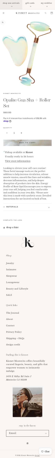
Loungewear (12, 282)
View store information (17, 161)
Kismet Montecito (27, 455)
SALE (9, 295)
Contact (10, 325)
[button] (3, 13)
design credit (13, 345)
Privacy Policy (14, 332)
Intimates (11, 269)
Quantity (7, 128)
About (9, 319)
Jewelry (10, 263)
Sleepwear (11, 276)
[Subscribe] (46, 433)
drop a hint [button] (12, 227)
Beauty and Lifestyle (17, 289)
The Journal (12, 313)
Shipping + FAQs (15, 338)
